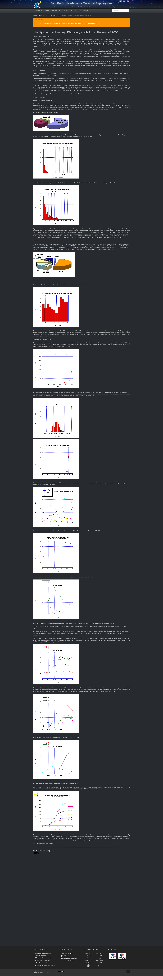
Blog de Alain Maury (75, 11)
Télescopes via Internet (67, 960)
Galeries (65, 11)
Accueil (35, 15)
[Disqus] (81, 879)
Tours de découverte (67, 953)
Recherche (53, 15)
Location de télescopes (67, 957)
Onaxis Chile (48, 971)
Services (47, 11)
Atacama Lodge (56, 11)
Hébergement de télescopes (69, 958)
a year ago (55, 67)
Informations (39, 11)
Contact (85, 11)
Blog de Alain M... (43, 15)
